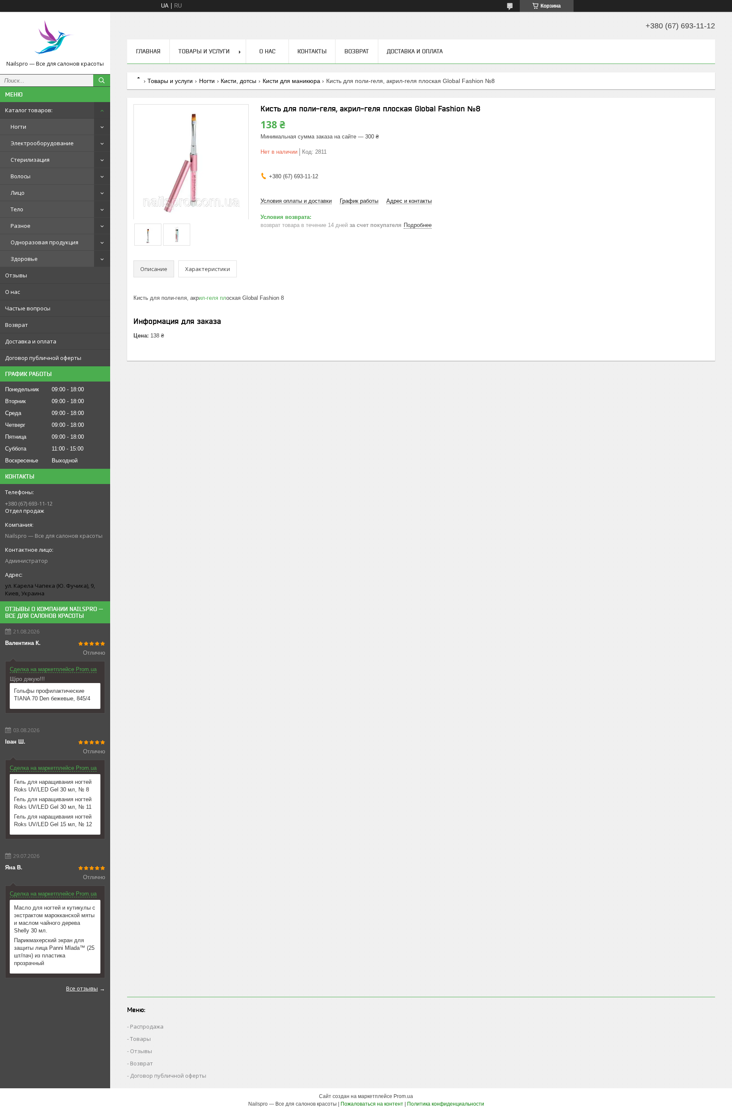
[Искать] (101, 80)
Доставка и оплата (30, 341)
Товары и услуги (204, 51)
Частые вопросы (27, 308)
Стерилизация (30, 159)
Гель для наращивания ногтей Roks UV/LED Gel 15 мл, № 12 (53, 820)
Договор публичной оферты (43, 358)
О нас (12, 292)
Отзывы (16, 275)
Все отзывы (82, 988)
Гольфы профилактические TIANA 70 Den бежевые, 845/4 (52, 695)
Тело (17, 209)
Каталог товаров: (29, 110)
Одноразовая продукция (44, 242)
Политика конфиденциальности (445, 1104)
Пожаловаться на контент (372, 1104)
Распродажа (147, 1026)
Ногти (18, 126)
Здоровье (24, 259)
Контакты (312, 51)
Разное (20, 226)
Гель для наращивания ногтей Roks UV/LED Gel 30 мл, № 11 (53, 803)
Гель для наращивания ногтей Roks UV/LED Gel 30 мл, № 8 (53, 786)
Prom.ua (403, 1096)
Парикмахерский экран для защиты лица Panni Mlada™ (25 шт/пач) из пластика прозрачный (54, 951)
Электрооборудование (42, 143)
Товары (140, 1039)
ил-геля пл (212, 298)
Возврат (16, 325)
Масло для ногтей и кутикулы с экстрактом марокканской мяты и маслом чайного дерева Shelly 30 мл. (54, 919)
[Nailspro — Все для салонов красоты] (55, 39)
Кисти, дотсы (238, 80)
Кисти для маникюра (291, 80)
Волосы (20, 176)
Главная (148, 51)
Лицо (18, 192)
